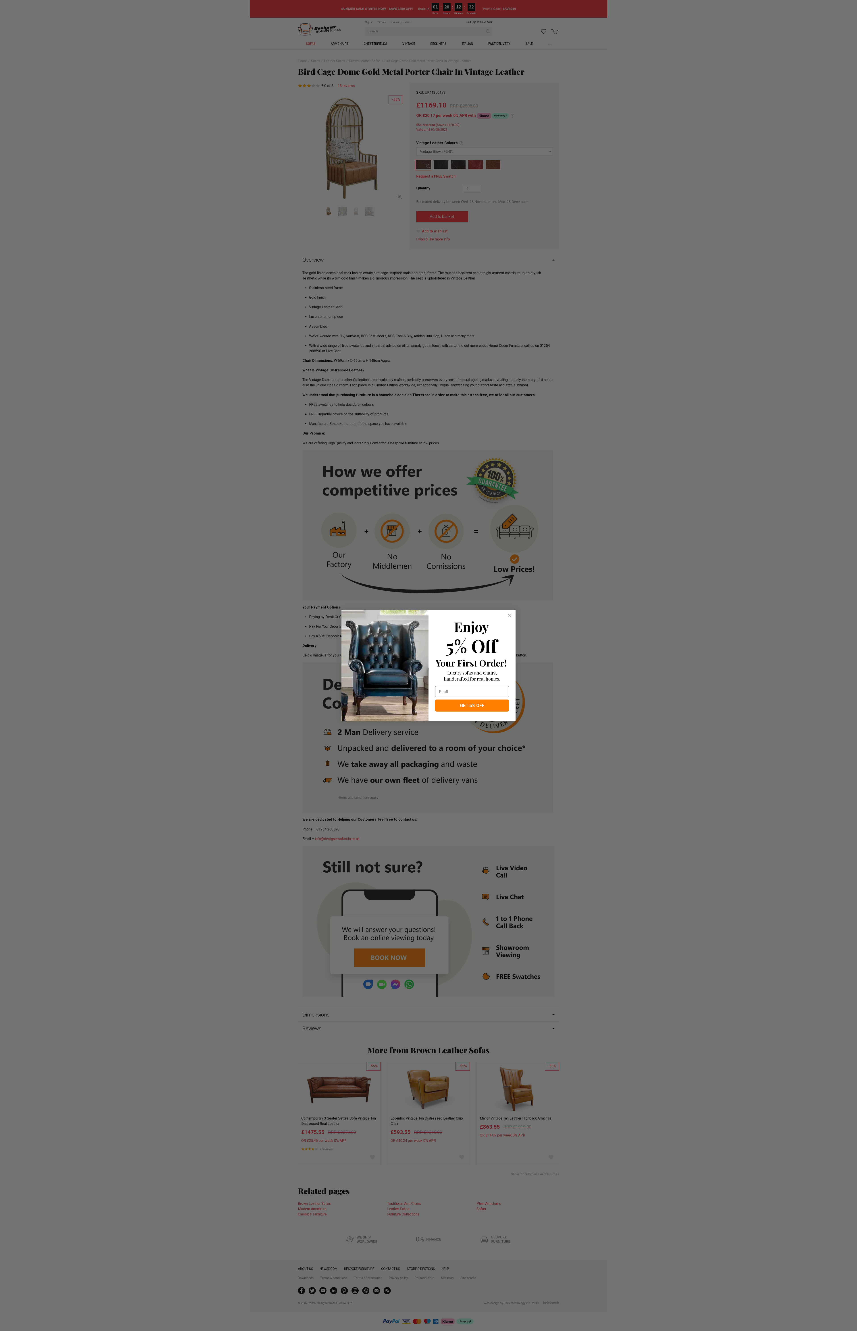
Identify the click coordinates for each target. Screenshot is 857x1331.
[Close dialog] (510, 615)
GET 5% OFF (472, 705)
